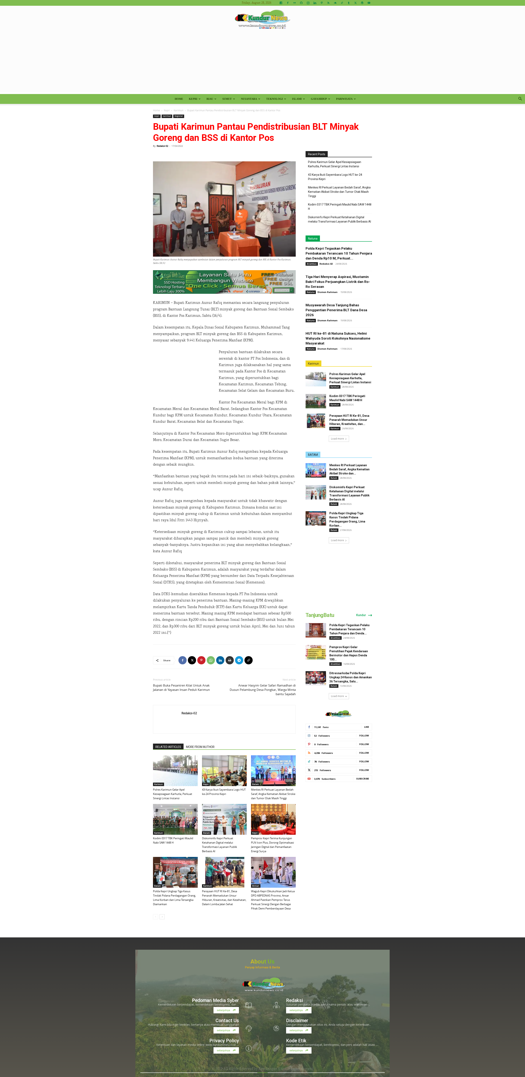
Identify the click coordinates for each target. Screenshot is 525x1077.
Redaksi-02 (162, 145)
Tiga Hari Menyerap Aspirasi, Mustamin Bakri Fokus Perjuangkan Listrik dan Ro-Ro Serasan (338, 282)
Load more (337, 438)
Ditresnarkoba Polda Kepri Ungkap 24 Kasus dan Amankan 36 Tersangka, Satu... (350, 677)
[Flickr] (294, 3)
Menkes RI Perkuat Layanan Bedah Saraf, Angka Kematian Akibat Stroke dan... (349, 469)
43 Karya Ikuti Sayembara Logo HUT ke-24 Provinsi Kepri (335, 177)
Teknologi (274, 98)
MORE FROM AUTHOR (200, 747)
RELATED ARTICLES (168, 747)
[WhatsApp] (211, 660)
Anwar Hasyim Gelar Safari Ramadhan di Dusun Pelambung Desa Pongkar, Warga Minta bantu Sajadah (263, 689)
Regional (179, 116)
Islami (297, 98)
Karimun (178, 110)
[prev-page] (155, 916)
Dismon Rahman (327, 292)
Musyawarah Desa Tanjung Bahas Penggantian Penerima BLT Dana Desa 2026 (336, 310)
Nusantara (249, 98)
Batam (255, 784)
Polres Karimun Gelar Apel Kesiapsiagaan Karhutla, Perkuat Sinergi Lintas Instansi (172, 794)
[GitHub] (301, 3)
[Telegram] (239, 660)
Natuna (312, 238)
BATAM (313, 454)
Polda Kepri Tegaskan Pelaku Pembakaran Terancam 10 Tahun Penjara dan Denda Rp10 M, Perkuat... (339, 253)
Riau (210, 98)
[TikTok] (342, 3)
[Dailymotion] (281, 3)
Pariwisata (344, 98)
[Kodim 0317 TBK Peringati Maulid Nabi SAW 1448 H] (175, 819)
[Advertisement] (262, 63)
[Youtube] (369, 3)
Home (179, 98)
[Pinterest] (321, 3)
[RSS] (328, 3)
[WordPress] (362, 3)
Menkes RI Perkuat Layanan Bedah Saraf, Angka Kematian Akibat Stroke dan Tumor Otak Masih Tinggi (273, 794)
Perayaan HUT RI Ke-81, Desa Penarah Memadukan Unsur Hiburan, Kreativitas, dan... (349, 420)
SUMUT (227, 98)
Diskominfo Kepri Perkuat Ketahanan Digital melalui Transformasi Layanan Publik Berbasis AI (339, 219)
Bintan (255, 885)
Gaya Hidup (319, 98)
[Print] (230, 660)
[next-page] (162, 916)
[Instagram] (308, 3)
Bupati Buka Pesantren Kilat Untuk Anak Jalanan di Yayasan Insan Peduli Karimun (181, 687)
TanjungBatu (320, 615)
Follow (364, 735)
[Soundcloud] (335, 3)
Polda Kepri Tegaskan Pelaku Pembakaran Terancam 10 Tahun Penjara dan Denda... (349, 629)
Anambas (312, 263)
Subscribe (362, 778)
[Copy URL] (248, 660)
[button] (520, 99)
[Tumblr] (349, 3)
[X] (355, 3)
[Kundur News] (262, 19)
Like (366, 726)
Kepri (193, 98)
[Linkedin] (315, 3)
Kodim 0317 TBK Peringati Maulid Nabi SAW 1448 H (339, 206)
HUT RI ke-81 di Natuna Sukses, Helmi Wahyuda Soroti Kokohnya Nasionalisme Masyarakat (338, 338)
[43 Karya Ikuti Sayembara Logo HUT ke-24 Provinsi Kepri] (224, 770)
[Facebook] (288, 3)
